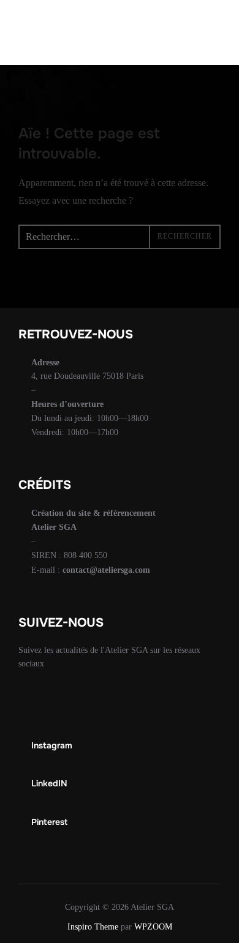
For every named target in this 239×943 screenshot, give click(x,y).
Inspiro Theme (92, 926)
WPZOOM (153, 926)
